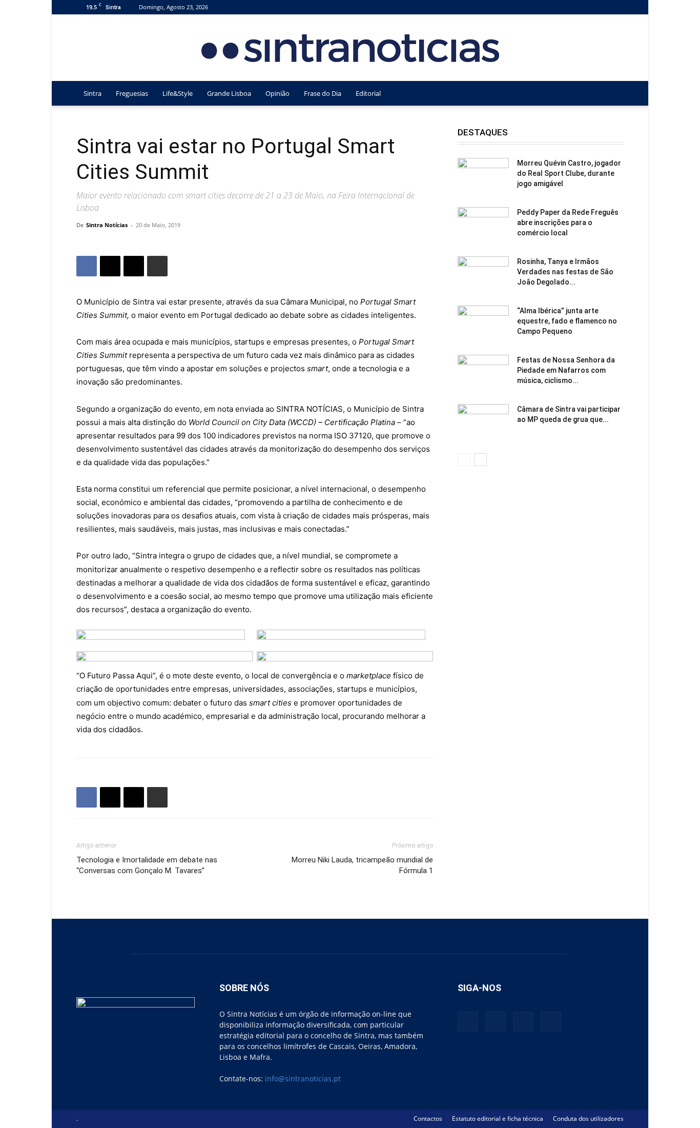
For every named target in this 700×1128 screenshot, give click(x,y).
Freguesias (132, 93)
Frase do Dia (322, 93)
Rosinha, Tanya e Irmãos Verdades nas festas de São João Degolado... (565, 271)
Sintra (92, 93)
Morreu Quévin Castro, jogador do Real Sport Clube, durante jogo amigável (569, 173)
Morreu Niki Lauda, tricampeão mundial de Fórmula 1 (362, 865)
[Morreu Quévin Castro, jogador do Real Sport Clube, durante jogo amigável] (483, 176)
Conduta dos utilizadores (588, 1118)
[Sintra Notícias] (350, 48)
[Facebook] (565, 7)
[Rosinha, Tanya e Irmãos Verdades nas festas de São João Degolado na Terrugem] (483, 274)
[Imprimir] (157, 266)
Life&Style (177, 93)
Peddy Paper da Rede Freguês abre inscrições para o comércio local (568, 222)
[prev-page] (464, 459)
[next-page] (480, 459)
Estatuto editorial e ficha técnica (497, 1118)
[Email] (133, 266)
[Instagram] (582, 7)
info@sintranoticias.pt (303, 1078)
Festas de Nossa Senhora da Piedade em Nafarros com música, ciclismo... (566, 370)
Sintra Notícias (107, 225)
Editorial (368, 93)
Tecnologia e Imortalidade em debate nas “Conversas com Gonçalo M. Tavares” (146, 865)
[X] (599, 7)
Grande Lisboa (229, 93)
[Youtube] (616, 7)
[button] (611, 94)
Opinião (277, 93)
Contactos (428, 1118)
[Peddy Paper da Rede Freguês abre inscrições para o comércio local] (483, 225)
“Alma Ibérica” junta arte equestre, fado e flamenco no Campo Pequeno (567, 321)
